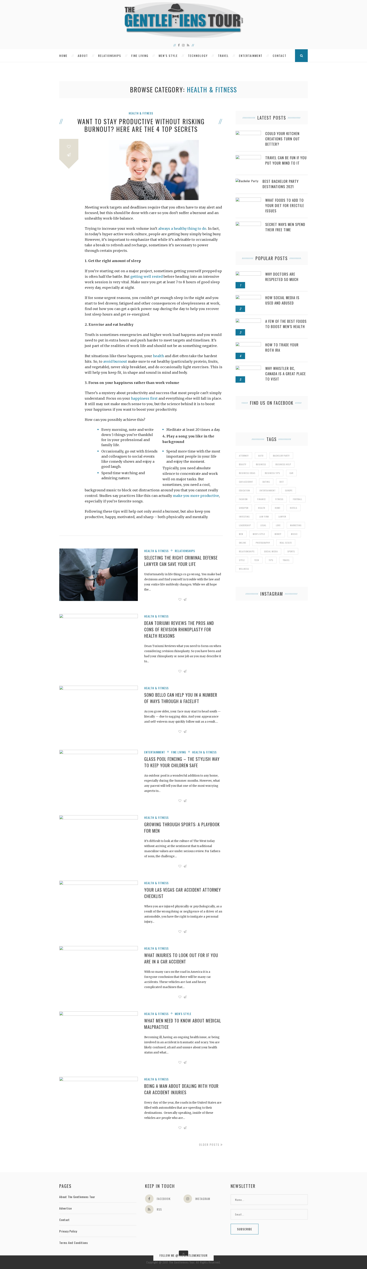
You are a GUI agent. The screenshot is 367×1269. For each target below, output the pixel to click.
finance (261, 499)
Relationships (109, 55)
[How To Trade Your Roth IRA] (248, 344)
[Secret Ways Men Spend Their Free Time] (248, 224)
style (242, 560)
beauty (242, 464)
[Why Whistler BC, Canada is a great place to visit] (248, 368)
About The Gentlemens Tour (77, 1196)
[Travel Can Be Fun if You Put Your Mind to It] (248, 157)
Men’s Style (168, 55)
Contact (280, 55)
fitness (279, 499)
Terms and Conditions (73, 1242)
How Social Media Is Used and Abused (282, 300)
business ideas (247, 473)
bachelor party (281, 455)
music (294, 534)
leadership (245, 525)
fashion (243, 499)
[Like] (69, 146)
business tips (272, 473)
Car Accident (246, 481)
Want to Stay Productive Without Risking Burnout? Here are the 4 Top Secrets (141, 125)
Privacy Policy (68, 1231)
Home (63, 55)
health (158, 356)
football (297, 499)
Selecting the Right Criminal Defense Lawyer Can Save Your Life (181, 560)
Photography (263, 542)
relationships (246, 551)
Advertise (65, 1208)
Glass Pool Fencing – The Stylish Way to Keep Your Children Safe (182, 762)
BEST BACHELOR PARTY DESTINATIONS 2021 (281, 184)
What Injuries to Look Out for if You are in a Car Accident (181, 958)
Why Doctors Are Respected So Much (281, 276)
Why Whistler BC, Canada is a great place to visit (285, 374)
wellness (244, 568)
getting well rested (146, 276)
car (291, 473)
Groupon (243, 507)
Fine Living (139, 55)
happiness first (144, 398)
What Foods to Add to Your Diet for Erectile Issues (284, 205)
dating (266, 481)
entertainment (267, 490)
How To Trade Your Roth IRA (282, 347)
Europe (288, 490)
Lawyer (282, 516)
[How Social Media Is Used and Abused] (248, 297)
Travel (223, 55)
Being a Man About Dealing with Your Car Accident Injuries (181, 1089)
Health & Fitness (141, 113)
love (278, 525)
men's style (259, 534)
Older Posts (209, 1144)
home (277, 507)
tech (256, 560)
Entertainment (251, 55)
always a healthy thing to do (182, 228)
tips (271, 560)
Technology (198, 55)
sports (291, 551)
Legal (263, 525)
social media (271, 551)
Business (261, 464)
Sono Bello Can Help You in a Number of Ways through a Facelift (180, 698)
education (244, 490)
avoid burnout (115, 361)
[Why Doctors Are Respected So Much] (248, 273)
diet (281, 481)
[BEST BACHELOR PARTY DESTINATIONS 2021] (247, 181)
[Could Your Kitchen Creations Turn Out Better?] (248, 133)
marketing (296, 525)
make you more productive (196, 496)
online (242, 542)
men (241, 534)
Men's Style (183, 1013)
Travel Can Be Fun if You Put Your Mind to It (286, 160)
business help (283, 464)
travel (286, 560)
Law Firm (264, 516)
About (83, 55)
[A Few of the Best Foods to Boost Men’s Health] (248, 321)
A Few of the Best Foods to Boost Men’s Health (286, 324)
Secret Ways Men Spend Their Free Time (285, 227)
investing (244, 516)
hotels (293, 507)
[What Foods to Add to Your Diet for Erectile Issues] (248, 199)
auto (260, 455)
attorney (244, 455)
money (278, 534)
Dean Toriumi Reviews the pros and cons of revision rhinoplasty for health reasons (179, 629)
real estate (286, 542)
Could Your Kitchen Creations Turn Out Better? (282, 139)
